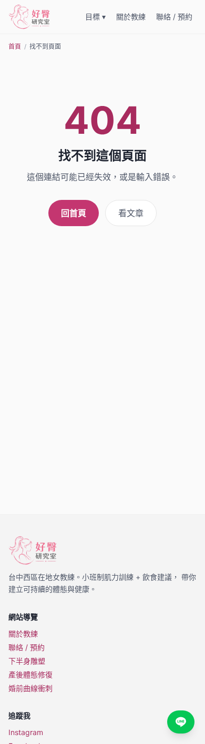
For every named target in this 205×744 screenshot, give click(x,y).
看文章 (131, 213)
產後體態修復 (30, 674)
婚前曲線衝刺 (30, 688)
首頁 (14, 46)
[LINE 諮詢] (180, 722)
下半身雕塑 (26, 660)
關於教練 (131, 16)
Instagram (25, 732)
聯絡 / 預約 (174, 16)
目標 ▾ (95, 16)
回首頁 (73, 213)
